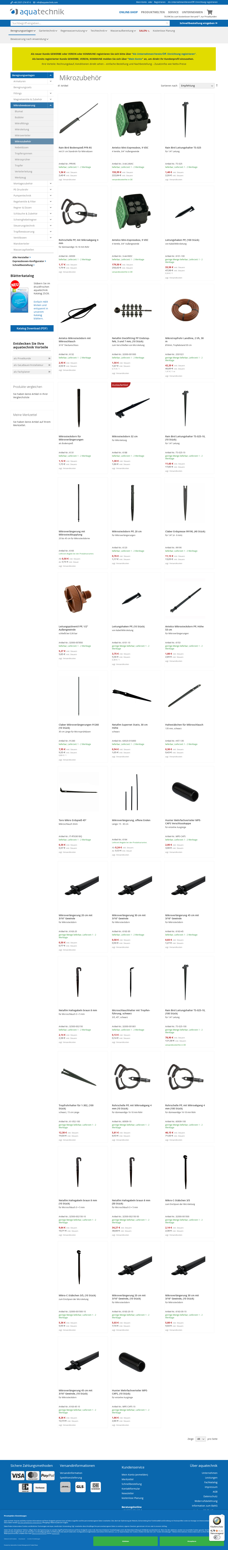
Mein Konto (141, 2)
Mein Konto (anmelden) (135, 1474)
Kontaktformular (131, 1488)
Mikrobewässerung (24, 105)
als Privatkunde (22, 358)
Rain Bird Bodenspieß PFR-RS (75, 147)
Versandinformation (71, 1473)
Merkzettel (128, 1479)
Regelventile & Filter (25, 201)
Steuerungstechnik (24, 225)
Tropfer (19, 165)
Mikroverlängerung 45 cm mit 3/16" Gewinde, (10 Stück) (75, 1392)
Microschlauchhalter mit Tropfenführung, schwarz (131, 1012)
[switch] (217, 1537)
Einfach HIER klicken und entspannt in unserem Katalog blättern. (41, 310)
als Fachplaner (22, 371)
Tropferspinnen (23, 153)
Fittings (18, 93)
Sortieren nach (169, 85)
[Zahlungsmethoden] (33, 1491)
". (195, 53)
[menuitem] (22, 31)
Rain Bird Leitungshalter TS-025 (183, 147)
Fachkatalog (210, 1482)
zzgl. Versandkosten (67, 179)
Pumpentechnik (22, 195)
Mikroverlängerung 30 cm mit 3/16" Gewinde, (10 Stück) (182, 1297)
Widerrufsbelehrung (206, 1501)
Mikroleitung (22, 129)
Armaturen (20, 81)
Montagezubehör (23, 183)
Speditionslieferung (71, 1477)
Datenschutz (210, 1496)
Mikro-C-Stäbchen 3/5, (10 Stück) (77, 1295)
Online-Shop (128, 12)
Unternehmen (192, 12)
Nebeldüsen (22, 147)
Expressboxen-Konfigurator (29, 261)
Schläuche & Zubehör (26, 213)
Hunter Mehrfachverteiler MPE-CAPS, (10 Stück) (130, 1392)
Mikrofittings (22, 123)
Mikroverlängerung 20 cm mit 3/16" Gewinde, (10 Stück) (129, 1297)
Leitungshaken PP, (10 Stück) (128, 626)
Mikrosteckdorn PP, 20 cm (127, 531)
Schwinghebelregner (25, 219)
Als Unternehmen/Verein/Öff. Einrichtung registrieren (192, 2)
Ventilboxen (20, 237)
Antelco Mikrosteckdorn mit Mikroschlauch (75, 340)
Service (173, 12)
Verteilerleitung (23, 171)
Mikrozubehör (23, 141)
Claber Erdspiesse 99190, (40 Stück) (185, 531)
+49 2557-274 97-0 (22, 2)
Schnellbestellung (23, 265)
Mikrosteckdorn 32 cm (125, 436)
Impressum (211, 1487)
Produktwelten (153, 12)
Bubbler (19, 117)
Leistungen (211, 1477)
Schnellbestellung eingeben (197, 23)
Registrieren (159, 2)
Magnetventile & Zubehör (28, 99)
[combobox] (90, 23)
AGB (215, 1491)
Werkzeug (20, 177)
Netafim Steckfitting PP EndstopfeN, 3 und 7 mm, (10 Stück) (131, 340)
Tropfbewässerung (24, 231)
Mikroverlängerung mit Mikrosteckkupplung (72, 533)
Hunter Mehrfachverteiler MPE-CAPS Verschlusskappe (183, 822)
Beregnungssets (23, 87)
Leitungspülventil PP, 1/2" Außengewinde (73, 628)
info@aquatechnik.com (47, 2)
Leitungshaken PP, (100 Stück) (182, 240)
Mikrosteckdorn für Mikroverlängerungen (71, 438)
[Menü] (223, 1517)
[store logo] (37, 12)
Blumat (19, 111)
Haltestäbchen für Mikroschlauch (184, 724)
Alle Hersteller (21, 257)
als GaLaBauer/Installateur (28, 365)
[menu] (114, 35)
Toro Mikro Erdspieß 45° (72, 820)
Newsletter (128, 1493)
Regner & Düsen (23, 207)
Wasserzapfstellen (24, 249)
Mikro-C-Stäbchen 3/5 (177, 1200)
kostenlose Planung (132, 1498)
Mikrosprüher (22, 159)
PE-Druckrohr (21, 189)
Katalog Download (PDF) (32, 328)
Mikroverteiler (23, 135)
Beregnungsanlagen (23, 75)
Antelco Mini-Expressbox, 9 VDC (130, 147)
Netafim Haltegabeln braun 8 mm (78, 1010)
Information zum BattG (204, 1505)
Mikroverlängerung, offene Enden (131, 820)
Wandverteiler (21, 243)
